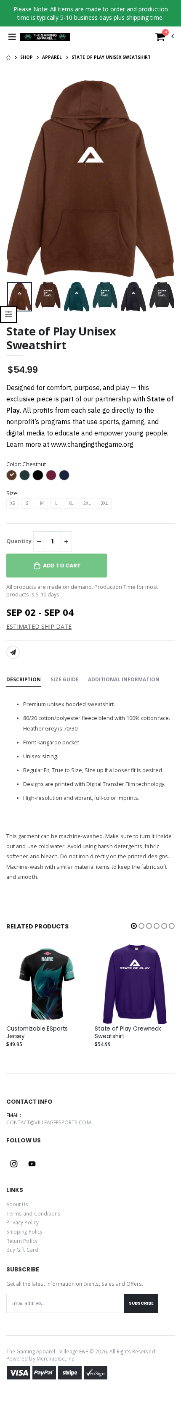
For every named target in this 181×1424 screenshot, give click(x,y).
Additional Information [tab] (124, 679)
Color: (26, 464)
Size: (12, 493)
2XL (86, 503)
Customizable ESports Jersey (37, 1032)
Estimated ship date (39, 626)
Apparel (51, 57)
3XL (104, 503)
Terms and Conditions (33, 1213)
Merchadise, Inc (56, 1358)
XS (12, 503)
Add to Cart (62, 565)
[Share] (13, 652)
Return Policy (21, 1240)
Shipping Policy (24, 1231)
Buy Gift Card (22, 1249)
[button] (164, 38)
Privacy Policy (22, 1222)
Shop (26, 57)
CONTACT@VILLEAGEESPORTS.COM (48, 1122)
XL (71, 503)
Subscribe (141, 1303)
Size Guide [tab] (65, 679)
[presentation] (14, 297)
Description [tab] (23, 679)
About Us (17, 1204)
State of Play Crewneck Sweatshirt (128, 1032)
